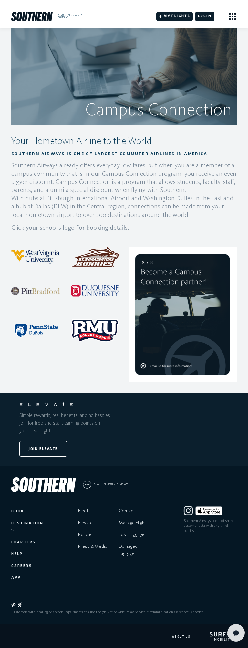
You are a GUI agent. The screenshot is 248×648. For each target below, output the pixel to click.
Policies (86, 534)
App (16, 577)
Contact (127, 511)
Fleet (83, 511)
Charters (23, 542)
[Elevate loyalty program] (46, 404)
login (205, 16)
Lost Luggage (131, 534)
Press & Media (92, 546)
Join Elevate (43, 449)
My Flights (177, 16)
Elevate (85, 523)
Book (17, 511)
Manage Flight (132, 523)
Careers (21, 566)
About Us (181, 636)
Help (17, 554)
